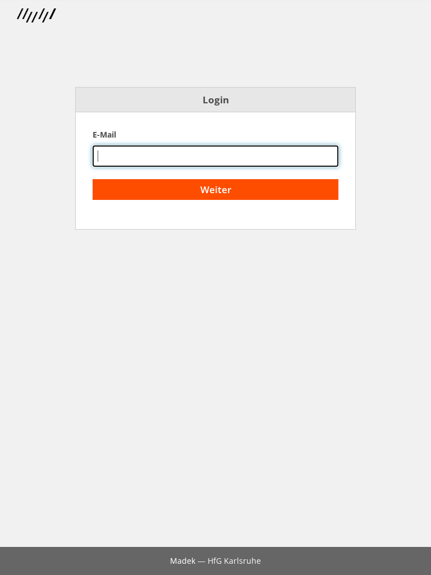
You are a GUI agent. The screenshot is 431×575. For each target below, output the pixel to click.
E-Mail (104, 134)
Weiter (215, 189)
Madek (182, 560)
